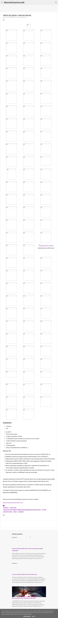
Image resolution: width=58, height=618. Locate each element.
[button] (4, 20)
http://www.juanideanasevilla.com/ (13, 502)
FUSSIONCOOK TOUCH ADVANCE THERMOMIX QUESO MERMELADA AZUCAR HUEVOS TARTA (22, 509)
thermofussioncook (14, 2)
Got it (33, 616)
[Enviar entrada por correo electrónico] (4, 506)
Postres (44, 509)
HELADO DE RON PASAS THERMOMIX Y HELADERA (24, 598)
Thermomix (20, 511)
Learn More (26, 616)
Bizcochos (5, 507)
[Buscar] (26, 2)
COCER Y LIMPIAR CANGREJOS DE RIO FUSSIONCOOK (24, 574)
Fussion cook (13, 507)
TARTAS (15, 511)
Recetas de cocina (7, 511)
